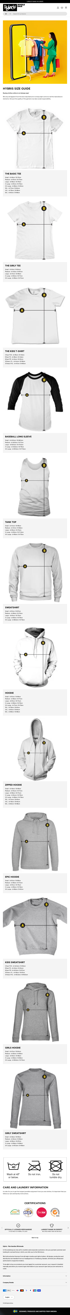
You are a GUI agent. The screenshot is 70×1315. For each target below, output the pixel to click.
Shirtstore (41, 1252)
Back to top (35, 1237)
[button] (62, 8)
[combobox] (35, 14)
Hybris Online (10, 1303)
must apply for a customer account (36, 1264)
